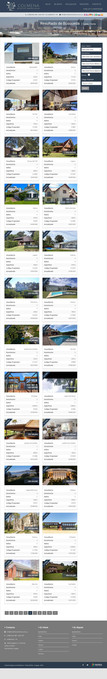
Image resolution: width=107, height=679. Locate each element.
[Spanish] (102, 14)
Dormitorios (86, 53)
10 (49, 613)
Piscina (84, 75)
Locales (40, 649)
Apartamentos (42, 632)
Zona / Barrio (86, 46)
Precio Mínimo (86, 60)
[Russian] (99, 14)
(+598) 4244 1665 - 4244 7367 (15, 635)
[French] (88, 14)
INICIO (47, 4)
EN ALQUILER (71, 4)
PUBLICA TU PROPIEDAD (93, 9)
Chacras (40, 645)
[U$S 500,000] (21, 149)
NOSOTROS (84, 4)
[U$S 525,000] (21, 243)
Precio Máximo (87, 67)
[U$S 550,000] (60, 335)
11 (55, 613)
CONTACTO (96, 4)
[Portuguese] (96, 14)
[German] (90, 14)
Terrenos (41, 654)
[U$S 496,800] (60, 102)
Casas (40, 636)
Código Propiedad (88, 79)
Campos (40, 640)
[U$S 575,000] (60, 572)
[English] (85, 14)
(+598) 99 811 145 (11, 639)
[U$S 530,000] (60, 243)
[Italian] (93, 14)
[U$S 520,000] (60, 149)
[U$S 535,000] (21, 334)
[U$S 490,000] (60, 55)
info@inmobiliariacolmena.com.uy (72, 15)
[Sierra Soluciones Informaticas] (97, 665)
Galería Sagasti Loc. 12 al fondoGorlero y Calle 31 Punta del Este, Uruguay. (14, 645)
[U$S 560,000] (21, 572)
